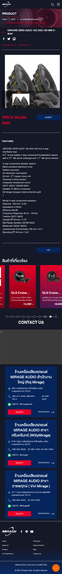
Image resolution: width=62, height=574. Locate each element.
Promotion (36, 541)
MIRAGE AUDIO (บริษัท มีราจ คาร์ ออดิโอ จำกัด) (31, 565)
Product (5, 549)
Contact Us (37, 553)
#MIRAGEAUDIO (24, 45)
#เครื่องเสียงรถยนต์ (9, 45)
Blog (34, 549)
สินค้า (13, 19)
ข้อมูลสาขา (19, 412)
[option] (31, 81)
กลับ (48, 250)
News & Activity (38, 545)
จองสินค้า (48, 117)
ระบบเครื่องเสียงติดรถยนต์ (29, 19)
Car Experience (7, 553)
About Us (5, 545)
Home (4, 19)
